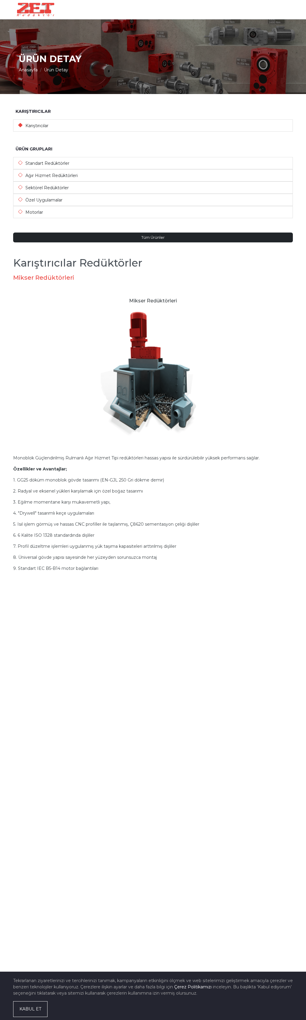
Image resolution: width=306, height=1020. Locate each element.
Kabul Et (30, 1009)
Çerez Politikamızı (193, 987)
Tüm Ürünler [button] (153, 237)
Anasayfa (28, 70)
